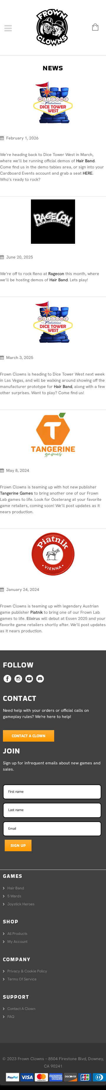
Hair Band (85, 160)
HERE (87, 173)
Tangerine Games (16, 493)
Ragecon (56, 273)
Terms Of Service (22, 979)
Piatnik (36, 612)
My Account (17, 941)
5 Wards (14, 896)
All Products (17, 933)
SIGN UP (18, 845)
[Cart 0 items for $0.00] (92, 27)
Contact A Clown (28, 736)
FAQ (10, 1016)
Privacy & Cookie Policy (27, 971)
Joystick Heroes (20, 904)
